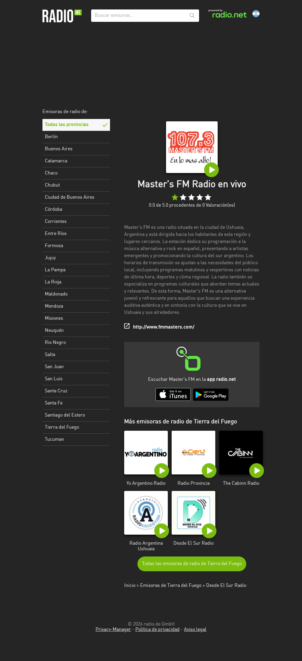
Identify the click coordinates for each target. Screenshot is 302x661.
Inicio (129, 585)
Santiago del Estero (65, 415)
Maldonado (56, 294)
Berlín (51, 137)
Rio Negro (55, 342)
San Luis (54, 379)
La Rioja (53, 282)
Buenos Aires (59, 149)
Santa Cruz (56, 391)
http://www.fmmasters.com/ (163, 327)
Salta (50, 354)
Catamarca (56, 161)
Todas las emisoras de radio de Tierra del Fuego (192, 564)
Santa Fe (54, 403)
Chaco (51, 173)
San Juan (54, 367)
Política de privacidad (157, 629)
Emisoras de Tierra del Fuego (170, 585)
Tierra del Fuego (62, 427)
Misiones (54, 318)
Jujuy (50, 258)
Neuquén (54, 330)
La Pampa (55, 270)
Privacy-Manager (113, 629)
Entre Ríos (56, 233)
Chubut (52, 185)
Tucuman (54, 439)
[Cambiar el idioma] (256, 13)
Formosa (54, 246)
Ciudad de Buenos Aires (69, 197)
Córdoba (53, 209)
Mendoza (54, 306)
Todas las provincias (66, 125)
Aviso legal (195, 629)
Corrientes (56, 221)
